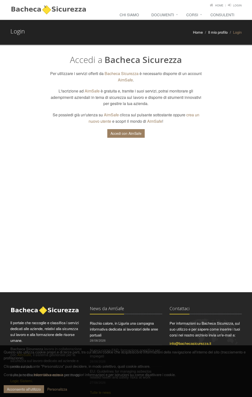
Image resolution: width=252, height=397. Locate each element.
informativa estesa (48, 374)
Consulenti (222, 14)
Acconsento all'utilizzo (24, 389)
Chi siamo (129, 14)
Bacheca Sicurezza (122, 73)
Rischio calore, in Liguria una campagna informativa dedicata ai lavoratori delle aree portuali (124, 329)
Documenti (162, 14)
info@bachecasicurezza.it (190, 343)
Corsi (192, 14)
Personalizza (57, 389)
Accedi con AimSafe (126, 133)
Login (237, 5)
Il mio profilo (218, 32)
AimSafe (125, 80)
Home (219, 5)
